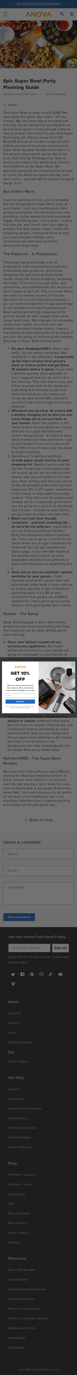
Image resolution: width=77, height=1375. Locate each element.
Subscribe (20, 702)
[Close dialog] (72, 664)
